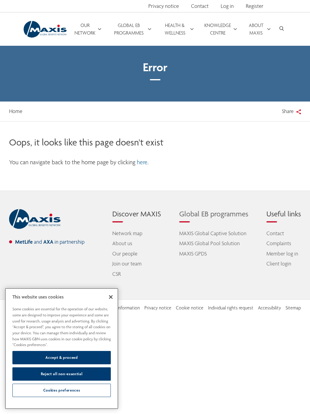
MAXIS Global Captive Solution (212, 233)
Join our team (127, 264)
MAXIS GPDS (193, 254)
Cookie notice (189, 308)
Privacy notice (163, 6)
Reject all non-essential (62, 374)
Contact (200, 6)
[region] (61, 348)
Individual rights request (230, 308)
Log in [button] (227, 6)
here (142, 162)
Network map (127, 233)
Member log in (282, 254)
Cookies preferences (61, 390)
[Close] (110, 297)
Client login (278, 264)
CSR (116, 274)
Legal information (123, 308)
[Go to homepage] (45, 29)
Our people (124, 254)
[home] (35, 219)
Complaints (278, 243)
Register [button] (254, 6)
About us (122, 243)
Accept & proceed (61, 357)
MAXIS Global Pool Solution (209, 243)
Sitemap (293, 308)
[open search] (281, 29)
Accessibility (269, 308)
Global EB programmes (213, 213)
